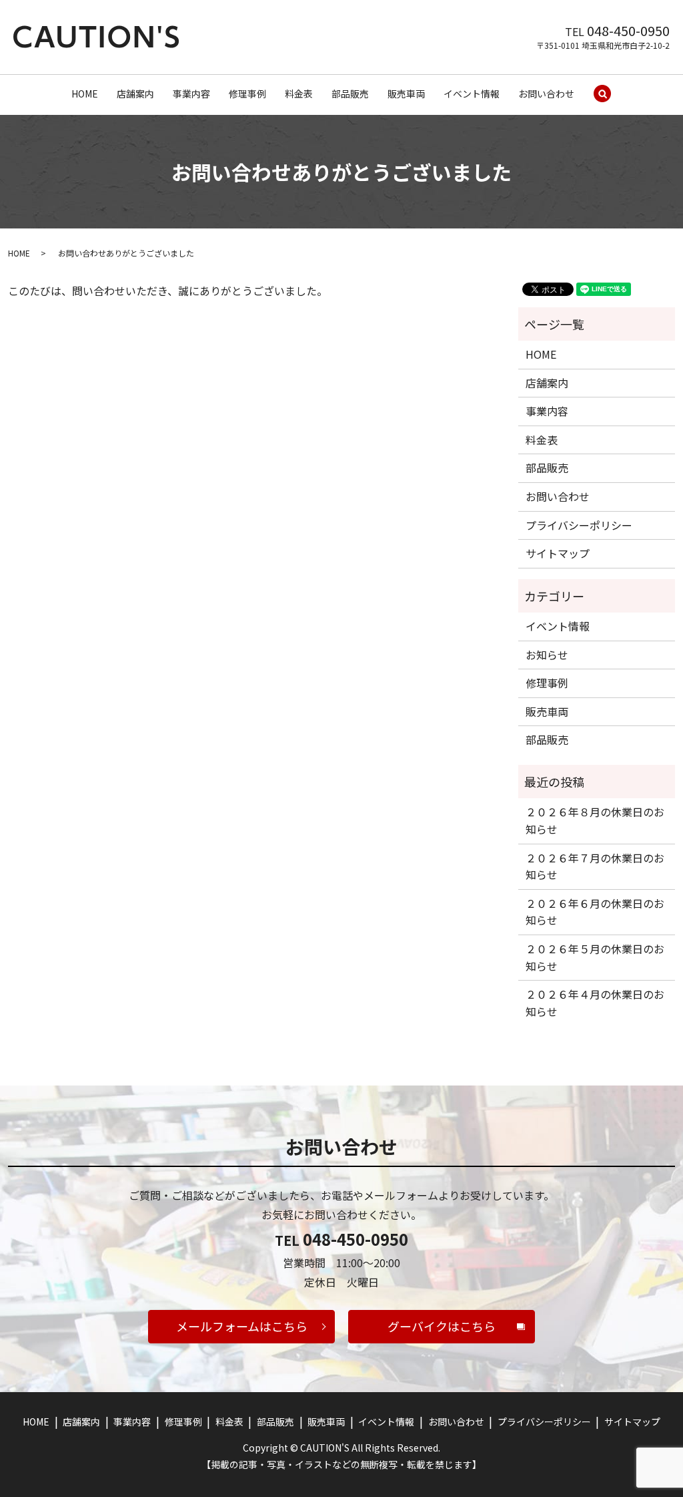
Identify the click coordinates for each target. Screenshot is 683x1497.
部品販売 (350, 93)
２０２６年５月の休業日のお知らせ (595, 957)
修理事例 (247, 93)
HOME (84, 93)
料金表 (299, 93)
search (602, 94)
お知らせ (547, 655)
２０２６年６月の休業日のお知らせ (595, 912)
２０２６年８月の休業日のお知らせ (595, 820)
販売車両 (406, 93)
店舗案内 (135, 93)
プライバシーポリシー (579, 525)
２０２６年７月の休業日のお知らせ (595, 866)
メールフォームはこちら (241, 1326)
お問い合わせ (546, 93)
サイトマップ (558, 553)
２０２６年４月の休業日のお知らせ (595, 1002)
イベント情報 (472, 93)
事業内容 (191, 93)
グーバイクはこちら (442, 1326)
